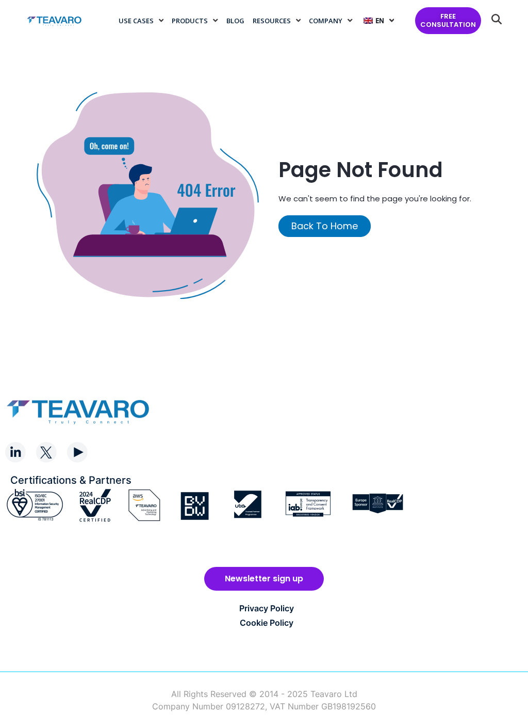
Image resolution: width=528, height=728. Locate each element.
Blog (235, 20)
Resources (272, 20)
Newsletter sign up (264, 578)
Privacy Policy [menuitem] (266, 608)
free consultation (448, 20)
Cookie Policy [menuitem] (266, 623)
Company (325, 20)
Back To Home (324, 225)
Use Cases (136, 20)
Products (190, 20)
